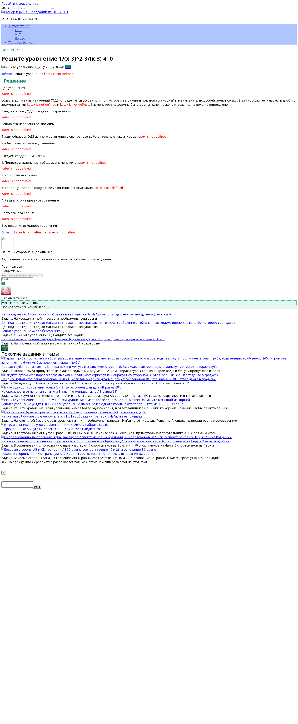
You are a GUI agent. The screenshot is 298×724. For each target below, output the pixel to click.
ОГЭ (18, 30)
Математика (18, 26)
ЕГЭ (18, 34)
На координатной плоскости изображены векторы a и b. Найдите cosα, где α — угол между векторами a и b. (86, 314)
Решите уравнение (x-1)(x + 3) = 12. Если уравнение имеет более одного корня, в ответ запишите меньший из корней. (93, 404)
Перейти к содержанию (19, 3)
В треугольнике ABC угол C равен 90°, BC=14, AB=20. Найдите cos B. (53, 429)
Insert (37, 487)
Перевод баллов (21, 43)
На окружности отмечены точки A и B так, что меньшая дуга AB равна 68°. (59, 391)
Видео (20, 38)
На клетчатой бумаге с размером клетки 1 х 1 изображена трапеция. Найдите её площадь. (72, 416)
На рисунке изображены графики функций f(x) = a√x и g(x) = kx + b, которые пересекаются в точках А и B (83, 339)
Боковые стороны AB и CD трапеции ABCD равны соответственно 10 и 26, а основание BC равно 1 (78, 454)
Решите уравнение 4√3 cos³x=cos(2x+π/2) (32, 331)
